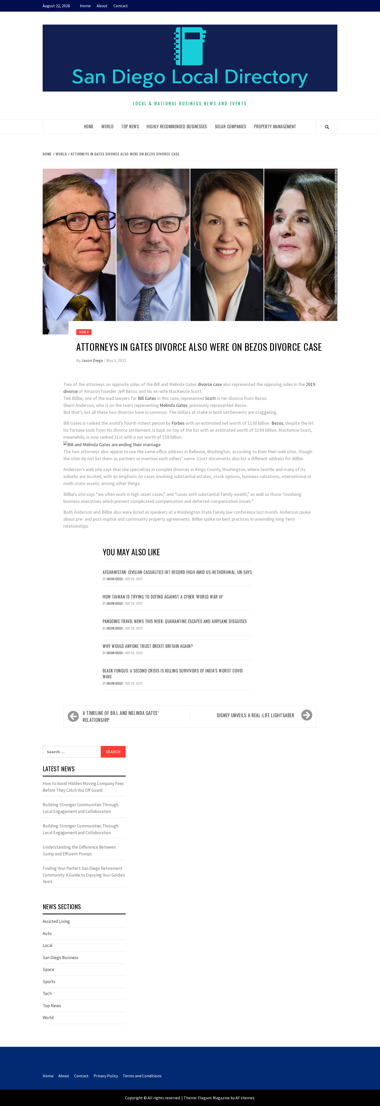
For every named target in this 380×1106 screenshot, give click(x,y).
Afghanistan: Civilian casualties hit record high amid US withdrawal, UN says (177, 572)
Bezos (277, 423)
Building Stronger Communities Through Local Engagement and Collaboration (80, 808)
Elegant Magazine (214, 1097)
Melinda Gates (173, 405)
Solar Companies (230, 126)
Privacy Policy (106, 1075)
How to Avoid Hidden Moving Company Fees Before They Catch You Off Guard (83, 787)
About (102, 5)
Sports (49, 981)
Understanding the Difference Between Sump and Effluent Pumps (79, 850)
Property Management (275, 126)
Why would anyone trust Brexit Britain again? (148, 646)
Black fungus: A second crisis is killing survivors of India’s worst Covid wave (173, 673)
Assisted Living (56, 921)
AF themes (244, 1097)
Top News (130, 126)
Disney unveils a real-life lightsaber (255, 715)
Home (85, 5)
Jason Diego (92, 360)
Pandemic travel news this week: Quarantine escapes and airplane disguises (175, 621)
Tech (47, 993)
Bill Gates (147, 398)
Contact (120, 5)
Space (48, 969)
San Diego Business (60, 957)
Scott (210, 398)
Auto (47, 933)
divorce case (210, 384)
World (107, 126)
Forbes (178, 423)
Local (47, 945)
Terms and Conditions (142, 1075)
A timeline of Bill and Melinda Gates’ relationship (121, 716)
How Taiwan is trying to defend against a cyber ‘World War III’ (163, 597)
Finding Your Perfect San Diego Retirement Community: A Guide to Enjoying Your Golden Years (84, 874)
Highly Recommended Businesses (177, 126)
